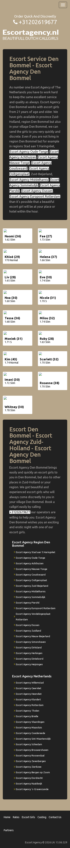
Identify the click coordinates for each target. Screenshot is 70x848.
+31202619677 (38, 22)
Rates (16, 817)
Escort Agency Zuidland (28, 630)
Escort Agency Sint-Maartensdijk (33, 738)
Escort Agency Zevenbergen (31, 761)
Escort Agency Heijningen (29, 664)
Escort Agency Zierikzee (28, 766)
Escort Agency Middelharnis (29, 179)
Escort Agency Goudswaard (31, 574)
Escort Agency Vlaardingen (30, 722)
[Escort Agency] (31, 34)
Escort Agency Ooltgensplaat (31, 580)
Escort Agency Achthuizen (29, 563)
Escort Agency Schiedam (29, 744)
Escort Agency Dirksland (29, 647)
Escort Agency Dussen (37, 191)
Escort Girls (28, 817)
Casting (42, 817)
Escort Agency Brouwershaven (32, 750)
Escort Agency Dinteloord (29, 658)
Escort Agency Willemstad (30, 682)
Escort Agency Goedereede (30, 733)
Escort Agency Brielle (27, 716)
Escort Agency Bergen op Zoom (33, 772)
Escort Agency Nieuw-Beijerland (33, 636)
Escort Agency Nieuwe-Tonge (31, 569)
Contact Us (55, 817)
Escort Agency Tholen (27, 710)
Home (7, 817)
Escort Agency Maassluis (29, 727)
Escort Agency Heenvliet (29, 693)
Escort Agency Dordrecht (29, 778)
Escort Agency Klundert (28, 699)
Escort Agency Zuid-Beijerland (32, 585)
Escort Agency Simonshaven (31, 642)
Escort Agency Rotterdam (29, 705)
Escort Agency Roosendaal (30, 755)
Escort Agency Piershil (27, 602)
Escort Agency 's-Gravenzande (32, 789)
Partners (9, 830)
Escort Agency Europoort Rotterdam (35, 196)
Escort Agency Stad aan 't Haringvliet (35, 552)
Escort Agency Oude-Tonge (29, 151)
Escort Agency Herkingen (29, 653)
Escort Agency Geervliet (28, 688)
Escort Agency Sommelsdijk (30, 597)
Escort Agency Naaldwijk (29, 783)
